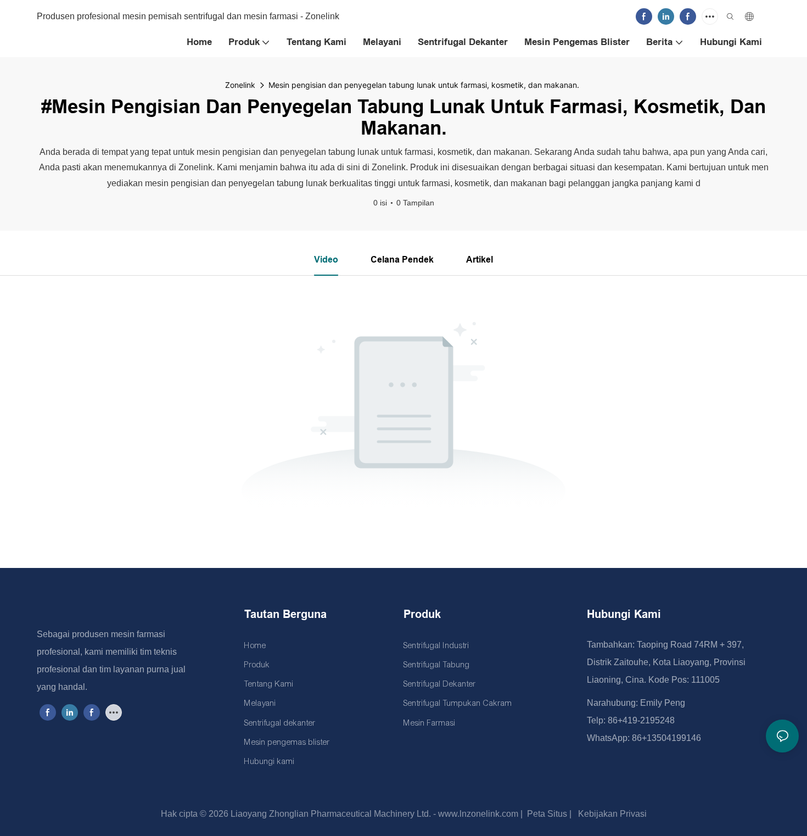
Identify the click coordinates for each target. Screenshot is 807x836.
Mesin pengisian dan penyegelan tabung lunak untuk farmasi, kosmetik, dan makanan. (423, 85)
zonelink (240, 85)
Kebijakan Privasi (611, 813)
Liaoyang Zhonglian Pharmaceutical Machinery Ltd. (329, 813)
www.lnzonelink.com (477, 813)
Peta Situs (546, 813)
